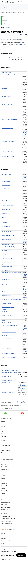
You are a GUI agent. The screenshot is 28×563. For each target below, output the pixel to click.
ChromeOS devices (6, 466)
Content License (19, 402)
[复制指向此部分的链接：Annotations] (13, 53)
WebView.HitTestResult (7, 323)
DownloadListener (6, 72)
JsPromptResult (6, 213)
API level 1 (8, 27)
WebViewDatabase (6, 338)
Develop (14, 12)
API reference (6, 7)
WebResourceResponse (8, 307)
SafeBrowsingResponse (8, 235)
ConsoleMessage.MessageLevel (10, 370)
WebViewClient (5, 336)
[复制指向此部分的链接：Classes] (9, 170)
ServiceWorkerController (8, 244)
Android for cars (5, 469)
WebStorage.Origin (6, 315)
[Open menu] (2, 2)
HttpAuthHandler (6, 209)
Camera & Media (5, 450)
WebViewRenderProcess (8, 353)
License (8, 549)
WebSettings (5, 309)
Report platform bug (6, 516)
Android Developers (5, 12)
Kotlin (20, 34)
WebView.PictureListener (8, 156)
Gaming (3, 443)
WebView (4, 320)
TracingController (6, 262)
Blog (2, 434)
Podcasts (3, 436)
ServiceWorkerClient (7, 239)
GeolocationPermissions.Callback (10, 75)
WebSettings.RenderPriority (9, 380)
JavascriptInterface (7, 58)
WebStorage (5, 311)
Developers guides (5, 502)
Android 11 (3, 493)
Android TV (4, 471)
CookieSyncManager (7, 189)
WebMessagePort (6, 295)
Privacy (3, 453)
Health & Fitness (5, 448)
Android (3, 421)
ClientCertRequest (6, 174)
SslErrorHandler (5, 250)
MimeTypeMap (5, 222)
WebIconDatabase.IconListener (10, 119)
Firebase (3, 538)
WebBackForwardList (7, 266)
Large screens (4, 462)
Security (3, 426)
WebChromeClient (6, 270)
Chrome (3, 536)
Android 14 (4, 485)
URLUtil (3, 264)
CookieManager (6, 185)
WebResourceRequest (7, 128)
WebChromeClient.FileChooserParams (11, 272)
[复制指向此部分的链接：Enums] (8, 366)
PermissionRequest (6, 226)
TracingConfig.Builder (7, 258)
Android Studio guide (6, 499)
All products (4, 543)
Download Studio (5, 507)
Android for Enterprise (6, 424)
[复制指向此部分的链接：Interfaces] (11, 68)
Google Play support (6, 521)
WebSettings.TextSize (7, 382)
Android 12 (4, 490)
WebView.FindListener (7, 151)
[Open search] (18, 2)
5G (2, 455)
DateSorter (4, 200)
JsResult (4, 217)
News (2, 431)
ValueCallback (5, 96)
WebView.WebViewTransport (9, 332)
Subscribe (21, 555)
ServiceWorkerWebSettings (8, 247)
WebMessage (5, 291)
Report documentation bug (8, 518)
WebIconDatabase (6, 285)
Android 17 (4, 478)
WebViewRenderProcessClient (9, 357)
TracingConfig (5, 254)
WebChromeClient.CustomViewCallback (12, 105)
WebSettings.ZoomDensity (8, 392)
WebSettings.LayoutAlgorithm (9, 372)
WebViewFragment (6, 348)
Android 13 (4, 488)
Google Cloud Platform (7, 541)
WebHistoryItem (6, 279)
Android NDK (4, 509)
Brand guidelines (16, 549)
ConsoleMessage (6, 181)
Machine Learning (5, 445)
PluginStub (4, 88)
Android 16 (4, 480)
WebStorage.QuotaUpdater (9, 141)
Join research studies (6, 523)
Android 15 (4, 483)
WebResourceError (6, 303)
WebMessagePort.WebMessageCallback (12, 299)
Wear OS (3, 464)
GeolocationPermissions (8, 205)
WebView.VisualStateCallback (9, 325)
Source (3, 429)
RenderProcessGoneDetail (8, 231)
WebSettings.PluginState (8, 376)
